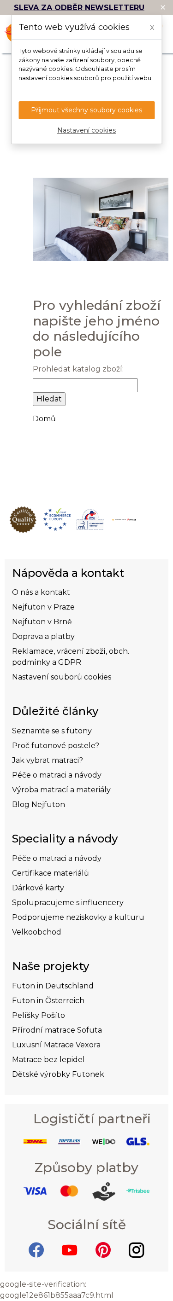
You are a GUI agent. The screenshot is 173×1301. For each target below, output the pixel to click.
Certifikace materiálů (50, 873)
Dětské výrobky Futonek (58, 1074)
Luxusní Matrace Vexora (56, 1044)
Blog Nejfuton (38, 804)
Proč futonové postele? (55, 745)
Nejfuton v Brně (42, 621)
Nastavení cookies (86, 130)
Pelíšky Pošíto (38, 1015)
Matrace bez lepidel (48, 1059)
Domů (44, 418)
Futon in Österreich (48, 1000)
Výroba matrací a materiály (61, 789)
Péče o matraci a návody (56, 775)
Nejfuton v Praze (43, 607)
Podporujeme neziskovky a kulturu (78, 917)
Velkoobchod (36, 932)
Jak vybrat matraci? (47, 760)
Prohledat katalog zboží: (78, 369)
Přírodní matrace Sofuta (57, 1030)
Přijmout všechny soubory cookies (86, 110)
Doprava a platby (43, 636)
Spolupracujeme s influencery (68, 902)
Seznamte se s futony (52, 730)
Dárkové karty (38, 887)
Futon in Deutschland (53, 986)
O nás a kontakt (41, 592)
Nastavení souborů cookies (61, 677)
